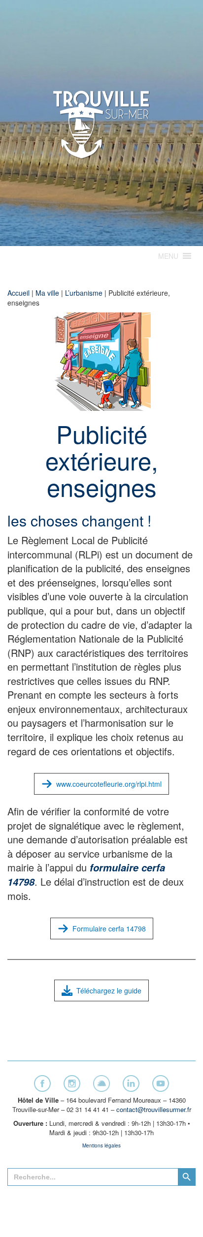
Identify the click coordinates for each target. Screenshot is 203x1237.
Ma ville (47, 293)
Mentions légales (101, 1145)
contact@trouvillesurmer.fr (153, 1109)
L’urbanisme (83, 293)
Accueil (18, 293)
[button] (168, 256)
